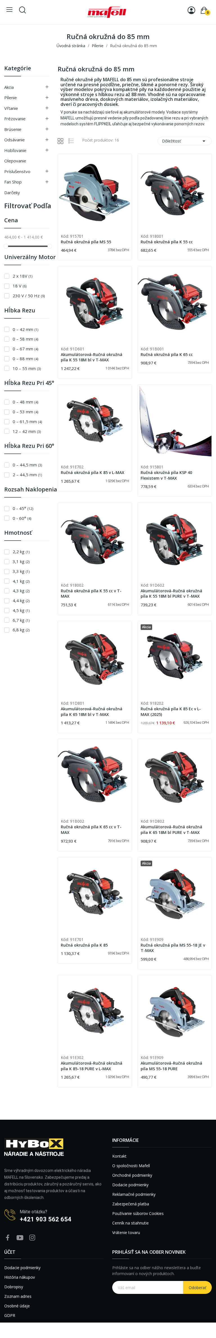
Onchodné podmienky (132, 1175)
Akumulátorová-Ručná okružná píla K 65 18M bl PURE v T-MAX (171, 829)
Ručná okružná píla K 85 (84, 945)
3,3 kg (21, 571)
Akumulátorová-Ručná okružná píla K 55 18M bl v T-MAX (91, 357)
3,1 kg (21, 561)
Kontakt (119, 1156)
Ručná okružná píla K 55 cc (167, 241)
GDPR (9, 1315)
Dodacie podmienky (130, 1184)
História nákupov (19, 1277)
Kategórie (17, 68)
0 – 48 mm (25, 402)
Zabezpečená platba (130, 1204)
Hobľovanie (15, 150)
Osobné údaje (17, 1305)
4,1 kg (21, 581)
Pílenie (10, 97)
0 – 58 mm (25, 339)
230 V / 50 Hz (29, 295)
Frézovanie (15, 118)
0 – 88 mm (25, 358)
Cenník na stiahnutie (130, 1223)
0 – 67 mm (25, 348)
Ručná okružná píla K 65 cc (167, 354)
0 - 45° (23, 508)
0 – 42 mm (25, 329)
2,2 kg (21, 551)
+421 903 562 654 (45, 1219)
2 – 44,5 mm (27, 474)
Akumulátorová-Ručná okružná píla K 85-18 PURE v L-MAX (91, 1065)
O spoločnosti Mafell (131, 1165)
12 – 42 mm (27, 431)
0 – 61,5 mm (27, 421)
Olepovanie (15, 161)
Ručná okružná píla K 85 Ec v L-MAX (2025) (171, 711)
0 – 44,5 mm (27, 465)
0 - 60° (22, 518)
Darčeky (12, 192)
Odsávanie (14, 139)
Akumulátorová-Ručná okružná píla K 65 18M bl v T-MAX (91, 711)
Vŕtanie (11, 108)
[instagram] (32, 1237)
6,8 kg (21, 629)
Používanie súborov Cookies (138, 1213)
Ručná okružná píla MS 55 (86, 241)
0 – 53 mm (25, 411)
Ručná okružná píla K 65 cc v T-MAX (91, 829)
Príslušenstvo (17, 171)
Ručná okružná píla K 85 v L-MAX (92, 472)
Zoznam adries (18, 1296)
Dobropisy (13, 1286)
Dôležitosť (184, 141)
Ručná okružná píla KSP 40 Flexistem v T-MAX (166, 475)
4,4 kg (21, 600)
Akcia (9, 87)
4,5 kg (21, 610)
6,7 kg (21, 620)
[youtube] (20, 1237)
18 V (19, 286)
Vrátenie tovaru (126, 1232)
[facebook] (7, 1237)
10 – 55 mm (27, 368)
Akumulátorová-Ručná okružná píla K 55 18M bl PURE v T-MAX (171, 593)
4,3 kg (21, 590)
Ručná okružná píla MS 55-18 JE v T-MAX (173, 947)
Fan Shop (13, 182)
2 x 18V (22, 276)
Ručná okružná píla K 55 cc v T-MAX (91, 593)
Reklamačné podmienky (134, 1194)
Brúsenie (12, 129)
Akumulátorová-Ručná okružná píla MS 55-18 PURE (171, 1065)
